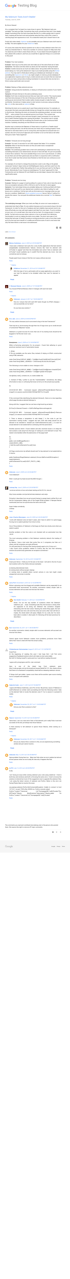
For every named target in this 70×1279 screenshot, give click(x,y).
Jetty (9, 104)
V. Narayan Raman (15, 286)
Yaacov (11, 718)
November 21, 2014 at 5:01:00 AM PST (32, 268)
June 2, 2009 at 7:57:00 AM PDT (32, 286)
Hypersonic (18, 75)
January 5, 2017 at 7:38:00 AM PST (31, 299)
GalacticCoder (14, 685)
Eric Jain (12, 319)
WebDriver (31, 43)
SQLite (26, 75)
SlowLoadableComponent (34, 193)
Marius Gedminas (15, 243)
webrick (27, 104)
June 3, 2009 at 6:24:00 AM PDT (26, 472)
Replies (13, 265)
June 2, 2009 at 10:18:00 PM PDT (28, 342)
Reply (11, 261)
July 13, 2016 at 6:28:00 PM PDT (24, 768)
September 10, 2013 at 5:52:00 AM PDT (27, 718)
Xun (10, 628)
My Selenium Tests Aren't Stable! (20, 17)
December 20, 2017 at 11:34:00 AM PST (33, 704)
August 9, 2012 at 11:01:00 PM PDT (39, 649)
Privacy (58, 846)
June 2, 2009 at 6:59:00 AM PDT (31, 243)
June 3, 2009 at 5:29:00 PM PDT (28, 487)
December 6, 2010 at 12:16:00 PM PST (29, 583)
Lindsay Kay (13, 487)
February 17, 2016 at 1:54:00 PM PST (33, 600)
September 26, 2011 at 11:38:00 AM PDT (25, 628)
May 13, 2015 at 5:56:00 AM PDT (26, 755)
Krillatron (17, 268)
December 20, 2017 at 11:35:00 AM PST (33, 739)
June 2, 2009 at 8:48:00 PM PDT (26, 319)
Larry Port (12, 583)
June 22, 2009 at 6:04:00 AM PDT (37, 517)
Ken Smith (17, 600)
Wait (50, 195)
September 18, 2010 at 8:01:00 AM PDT (28, 559)
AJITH (11, 768)
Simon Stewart (12, 231)
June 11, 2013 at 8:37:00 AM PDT (30, 685)
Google (53, 846)
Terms (63, 846)
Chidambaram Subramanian (18, 649)
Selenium (24, 41)
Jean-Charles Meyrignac (17, 517)
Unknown (17, 299)
